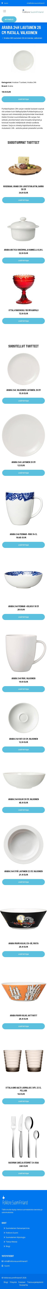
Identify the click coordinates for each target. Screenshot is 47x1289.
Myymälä (9, 19)
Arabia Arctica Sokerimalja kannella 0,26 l (23, 249)
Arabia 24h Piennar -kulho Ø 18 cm (23, 606)
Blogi (8, 1246)
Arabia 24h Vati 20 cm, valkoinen (23, 738)
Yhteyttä (13, 1282)
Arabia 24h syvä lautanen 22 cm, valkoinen (23, 871)
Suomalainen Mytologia (15, 1237)
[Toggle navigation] (5, 11)
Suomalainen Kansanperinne (18, 1228)
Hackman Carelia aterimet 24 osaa (23, 1162)
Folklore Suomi (12, 1233)
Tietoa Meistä (11, 1242)
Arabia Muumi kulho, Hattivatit (23, 1015)
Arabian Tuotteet (19, 82)
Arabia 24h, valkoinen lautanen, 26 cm (23, 390)
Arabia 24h (31, 82)
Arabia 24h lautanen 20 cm (23, 462)
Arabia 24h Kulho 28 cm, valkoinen (23, 799)
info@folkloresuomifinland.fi (35, 3)
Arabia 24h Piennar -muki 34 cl (23, 534)
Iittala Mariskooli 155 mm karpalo (23, 310)
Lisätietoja (23, 99)
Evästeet (21, 1282)
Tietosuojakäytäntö (35, 1282)
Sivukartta (23, 1285)
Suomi (6, 3)
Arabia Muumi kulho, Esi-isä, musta (23, 943)
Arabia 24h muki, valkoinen (23, 678)
